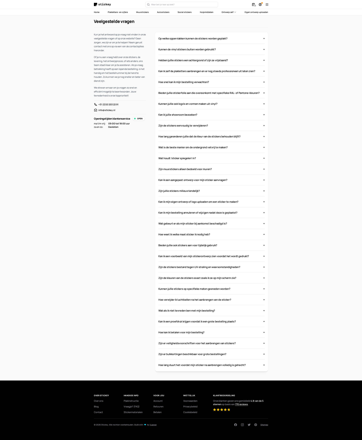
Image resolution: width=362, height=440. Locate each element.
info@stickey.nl (106, 110)
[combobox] (182, 4)
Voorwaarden (190, 400)
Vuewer (153, 424)
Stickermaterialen (133, 412)
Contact (98, 412)
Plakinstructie (131, 400)
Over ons (98, 400)
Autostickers (163, 12)
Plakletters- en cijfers (118, 12)
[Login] (260, 4)
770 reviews (241, 404)
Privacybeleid (190, 406)
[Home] (103, 4)
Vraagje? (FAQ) (132, 406)
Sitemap (264, 424)
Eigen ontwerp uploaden (256, 12)
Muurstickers (142, 12)
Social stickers (185, 12)
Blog (96, 406)
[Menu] (267, 4)
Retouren (158, 406)
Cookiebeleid (190, 412)
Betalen (157, 412)
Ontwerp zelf (227, 12)
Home (96, 12)
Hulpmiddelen (206, 12)
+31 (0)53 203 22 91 (108, 104)
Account (158, 400)
